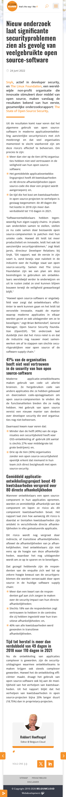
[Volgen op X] (41, 764)
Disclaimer (33, 782)
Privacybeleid (39, 778)
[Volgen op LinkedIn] (50, 764)
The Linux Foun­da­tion (26, 86)
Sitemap (24, 778)
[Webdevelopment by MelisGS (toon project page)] (42, 793)
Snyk (9, 82)
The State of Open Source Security (33, 109)
